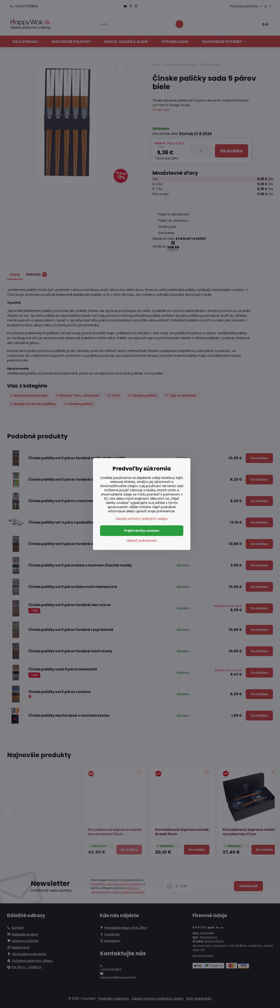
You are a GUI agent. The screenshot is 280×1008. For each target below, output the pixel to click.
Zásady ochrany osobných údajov (142, 518)
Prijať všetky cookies (141, 530)
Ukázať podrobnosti (142, 541)
